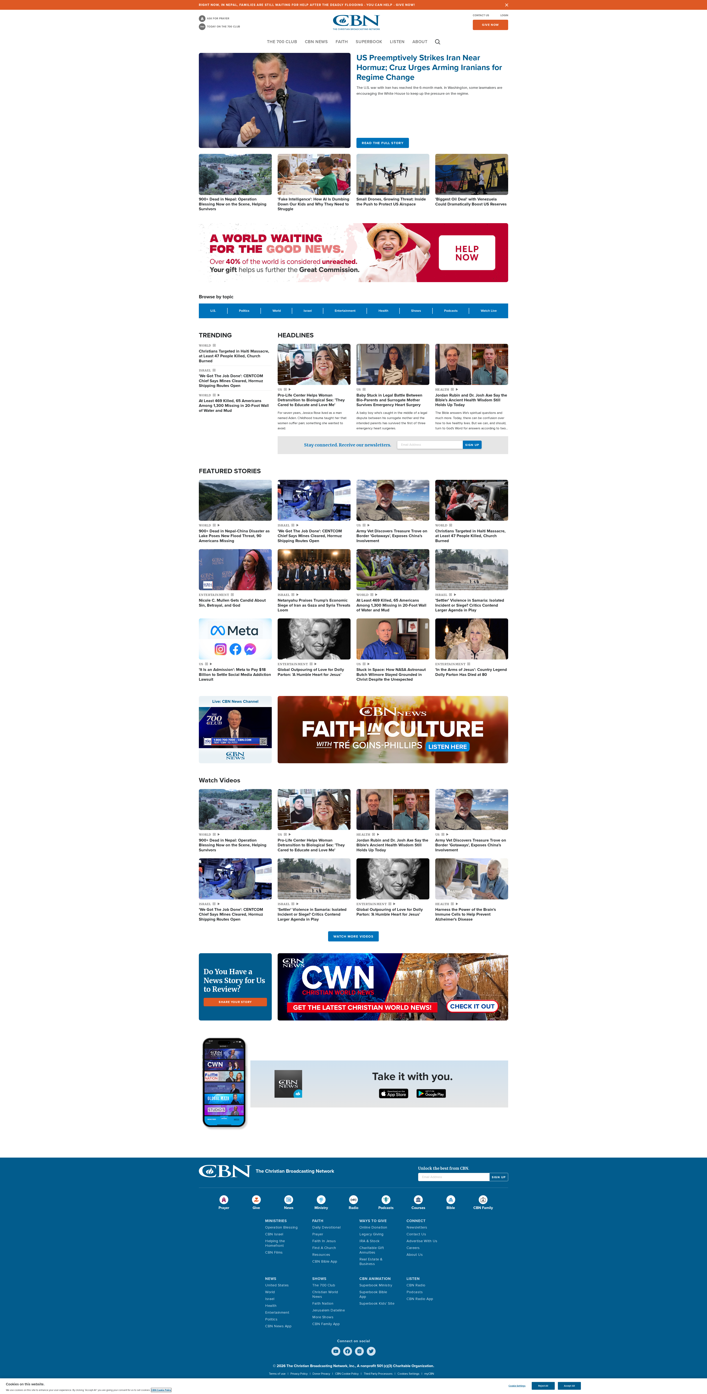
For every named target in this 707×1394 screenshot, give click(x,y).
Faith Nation (322, 1303)
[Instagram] (359, 1351)
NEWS (270, 1278)
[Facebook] (347, 1351)
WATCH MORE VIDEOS (353, 936)
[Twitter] (371, 1351)
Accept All (569, 1386)
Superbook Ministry (375, 1285)
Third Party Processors (378, 1374)
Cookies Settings (408, 1374)
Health (383, 310)
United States (277, 1285)
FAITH (342, 42)
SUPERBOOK (369, 42)
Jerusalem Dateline (328, 1310)
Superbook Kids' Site (376, 1303)
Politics (244, 310)
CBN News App (278, 1326)
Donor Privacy (321, 1374)
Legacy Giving (371, 1234)
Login (504, 15)
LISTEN (397, 42)
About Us (415, 1254)
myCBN (429, 1374)
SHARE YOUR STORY (235, 1002)
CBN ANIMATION (375, 1278)
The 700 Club (282, 42)
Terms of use (277, 1374)
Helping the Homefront (275, 1243)
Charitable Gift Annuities (371, 1250)
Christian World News (325, 1294)
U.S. (213, 310)
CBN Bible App (324, 1261)
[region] (353, 1386)
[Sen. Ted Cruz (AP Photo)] (275, 100)
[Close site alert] (506, 5)
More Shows (322, 1317)
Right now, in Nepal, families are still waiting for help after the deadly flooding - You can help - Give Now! (307, 5)
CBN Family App (326, 1324)
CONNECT (416, 1221)
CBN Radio (416, 1285)
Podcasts (451, 310)
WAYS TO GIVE (373, 1221)
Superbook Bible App (373, 1294)
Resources (321, 1254)
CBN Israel (274, 1234)
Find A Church (324, 1248)
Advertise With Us (422, 1241)
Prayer (317, 1234)
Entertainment (345, 310)
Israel (308, 310)
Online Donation (373, 1227)
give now (490, 25)
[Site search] (437, 43)
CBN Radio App (420, 1299)
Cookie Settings (517, 1386)
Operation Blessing (281, 1227)
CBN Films (274, 1252)
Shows (416, 310)
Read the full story (383, 143)
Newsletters (417, 1227)
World (276, 310)
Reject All (543, 1386)
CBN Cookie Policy (347, 1374)
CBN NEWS (316, 42)
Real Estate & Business (371, 1261)
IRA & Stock (369, 1241)
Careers (413, 1248)
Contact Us (481, 15)
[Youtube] (335, 1351)
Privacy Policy (299, 1374)
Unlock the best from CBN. (443, 1168)
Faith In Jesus (324, 1241)
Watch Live (489, 310)
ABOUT (420, 42)
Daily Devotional (326, 1227)
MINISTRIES (276, 1221)
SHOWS (319, 1278)
